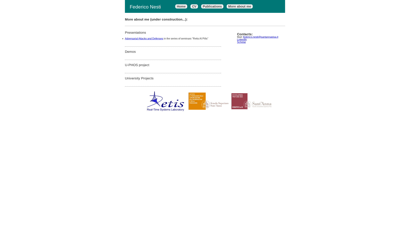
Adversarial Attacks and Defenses (144, 38)
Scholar (241, 42)
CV (194, 6)
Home (181, 6)
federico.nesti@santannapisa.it (260, 37)
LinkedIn (242, 39)
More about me (239, 6)
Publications (212, 6)
